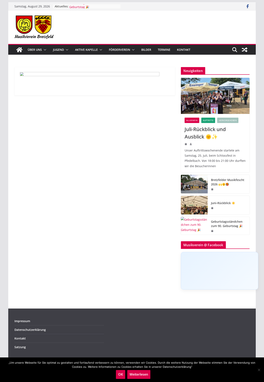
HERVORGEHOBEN (228, 120)
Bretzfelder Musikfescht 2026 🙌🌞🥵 (227, 182)
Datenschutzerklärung (30, 330)
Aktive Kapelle (86, 50)
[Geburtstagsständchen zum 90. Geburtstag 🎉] (194, 226)
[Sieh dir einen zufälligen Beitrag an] (245, 50)
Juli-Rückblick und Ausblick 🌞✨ (205, 133)
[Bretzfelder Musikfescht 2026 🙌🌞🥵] (194, 184)
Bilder (146, 50)
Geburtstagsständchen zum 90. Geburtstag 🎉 (227, 224)
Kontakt (183, 50)
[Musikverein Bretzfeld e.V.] (19, 50)
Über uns (35, 50)
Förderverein (119, 50)
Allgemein (192, 120)
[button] (44, 50)
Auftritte (208, 120)
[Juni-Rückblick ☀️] (194, 205)
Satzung (20, 347)
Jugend (58, 50)
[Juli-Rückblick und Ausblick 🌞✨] (215, 96)
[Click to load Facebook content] (219, 271)
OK (120, 374)
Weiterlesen (139, 374)
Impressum (22, 321)
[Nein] (259, 370)
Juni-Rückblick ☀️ (223, 203)
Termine (164, 50)
